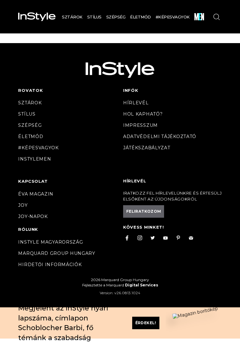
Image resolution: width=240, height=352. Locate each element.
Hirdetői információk (50, 264)
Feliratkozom (143, 211)
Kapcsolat (33, 181)
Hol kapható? (142, 114)
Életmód (140, 16)
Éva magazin (35, 194)
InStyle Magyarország (50, 242)
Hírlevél (136, 103)
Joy (23, 205)
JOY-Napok (33, 216)
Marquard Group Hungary (56, 253)
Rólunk (28, 229)
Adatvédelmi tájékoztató (159, 136)
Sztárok (72, 16)
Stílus (94, 16)
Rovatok (30, 90)
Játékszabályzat (146, 148)
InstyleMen (34, 159)
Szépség (116, 16)
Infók (130, 90)
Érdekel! (145, 322)
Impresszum (140, 125)
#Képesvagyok (173, 16)
